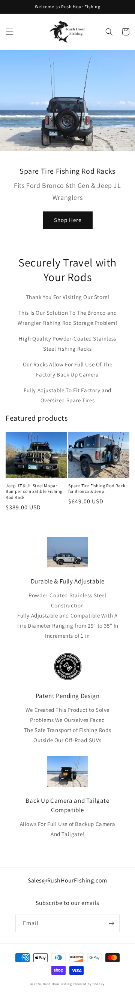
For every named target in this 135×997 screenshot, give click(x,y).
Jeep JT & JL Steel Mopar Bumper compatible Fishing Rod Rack (34, 491)
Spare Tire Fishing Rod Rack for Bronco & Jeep (96, 488)
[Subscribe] (111, 923)
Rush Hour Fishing (57, 984)
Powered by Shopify (89, 984)
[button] (9, 32)
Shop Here (67, 219)
